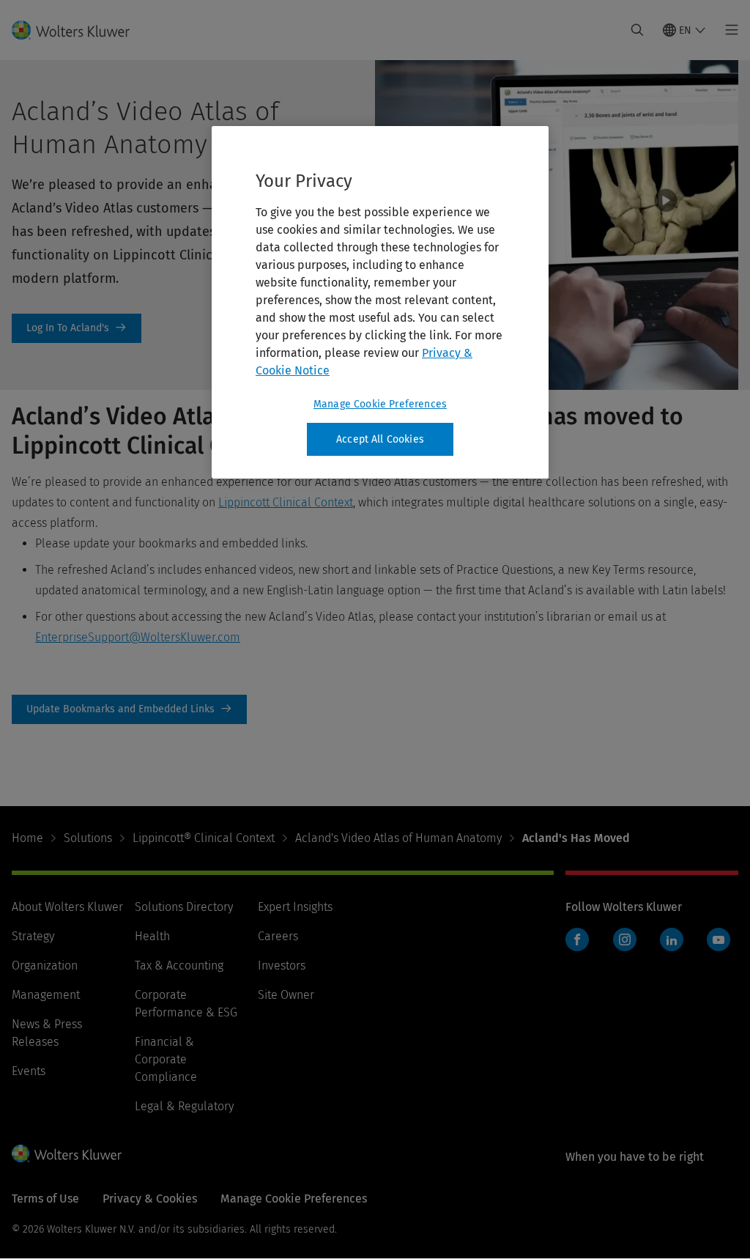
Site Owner (286, 995)
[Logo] (79, 30)
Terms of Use (45, 1199)
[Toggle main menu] (727, 30)
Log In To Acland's (76, 328)
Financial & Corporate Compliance (166, 1059)
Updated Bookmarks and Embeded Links (129, 709)
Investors (281, 965)
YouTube (718, 939)
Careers (278, 936)
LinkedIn (671, 939)
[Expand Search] (637, 30)
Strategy (33, 936)
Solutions (88, 838)
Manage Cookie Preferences (380, 404)
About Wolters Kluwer (67, 907)
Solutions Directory (184, 907)
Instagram (624, 939)
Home (27, 838)
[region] (380, 302)
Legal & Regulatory (184, 1106)
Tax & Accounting (179, 965)
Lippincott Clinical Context (285, 502)
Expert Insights (295, 907)
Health (152, 936)
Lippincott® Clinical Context (204, 838)
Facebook (577, 939)
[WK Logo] (67, 1153)
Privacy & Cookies (150, 1199)
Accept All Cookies (380, 439)
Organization (45, 965)
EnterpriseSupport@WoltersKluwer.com (137, 637)
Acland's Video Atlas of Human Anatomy (398, 838)
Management (46, 995)
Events (28, 1071)
